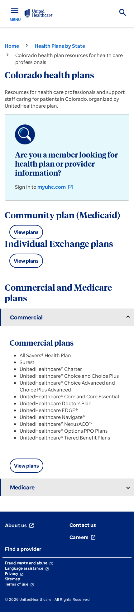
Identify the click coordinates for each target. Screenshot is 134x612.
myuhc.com (55, 186)
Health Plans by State (60, 45)
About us (19, 525)
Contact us (82, 525)
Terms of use (19, 584)
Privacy (14, 573)
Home (12, 45)
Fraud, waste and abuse (29, 563)
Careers (82, 537)
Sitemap (12, 578)
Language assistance (27, 568)
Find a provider (23, 549)
